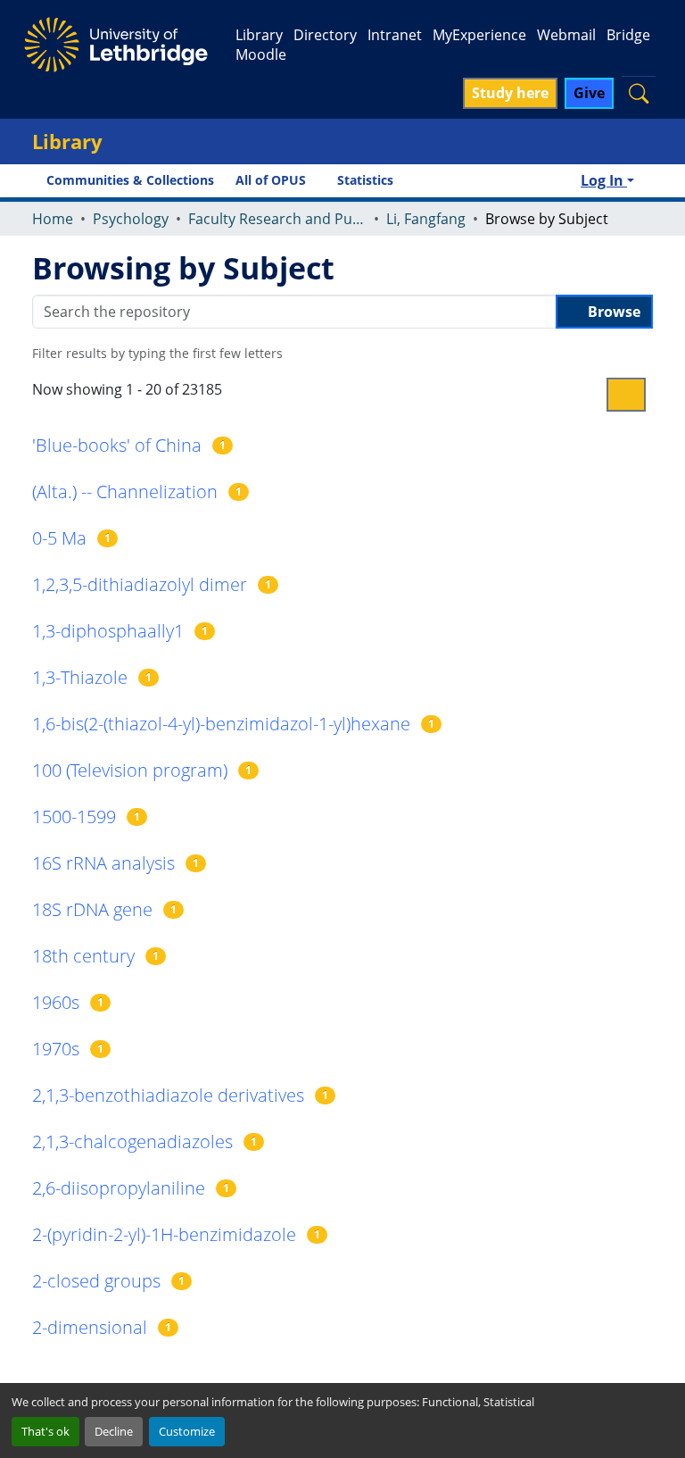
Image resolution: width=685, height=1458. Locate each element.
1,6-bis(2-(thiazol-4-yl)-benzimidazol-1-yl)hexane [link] (221, 724)
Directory (325, 35)
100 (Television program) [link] (129, 770)
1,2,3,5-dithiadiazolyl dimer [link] (139, 584)
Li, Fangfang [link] (426, 219)
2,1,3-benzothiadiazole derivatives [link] (168, 1095)
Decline (114, 1431)
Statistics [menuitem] (365, 179)
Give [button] (589, 93)
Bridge (628, 35)
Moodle (260, 54)
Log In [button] (604, 180)
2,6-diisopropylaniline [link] (118, 1188)
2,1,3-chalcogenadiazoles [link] (132, 1141)
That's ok (45, 1431)
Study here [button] (510, 93)
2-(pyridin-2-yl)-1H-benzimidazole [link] (164, 1234)
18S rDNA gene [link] (92, 909)
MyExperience (479, 35)
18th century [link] (83, 956)
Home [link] (52, 219)
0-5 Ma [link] (59, 538)
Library (259, 35)
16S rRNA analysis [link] (103, 863)
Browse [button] (612, 311)
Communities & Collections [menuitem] (130, 179)
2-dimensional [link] (89, 1327)
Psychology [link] (131, 219)
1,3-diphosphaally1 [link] (108, 631)
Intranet (394, 35)
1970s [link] (55, 1049)
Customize (187, 1431)
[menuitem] (275, 180)
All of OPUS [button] (270, 179)
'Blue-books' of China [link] (117, 445)
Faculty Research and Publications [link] (277, 219)
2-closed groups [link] (96, 1281)
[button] (638, 93)
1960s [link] (55, 1002)
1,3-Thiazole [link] (80, 677)
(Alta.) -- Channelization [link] (125, 491)
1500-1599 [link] (74, 816)
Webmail (566, 35)
